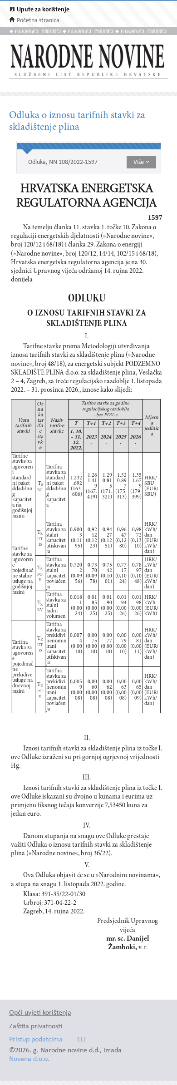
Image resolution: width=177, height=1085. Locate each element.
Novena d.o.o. (29, 1059)
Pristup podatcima (36, 1040)
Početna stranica (38, 20)
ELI (81, 1040)
